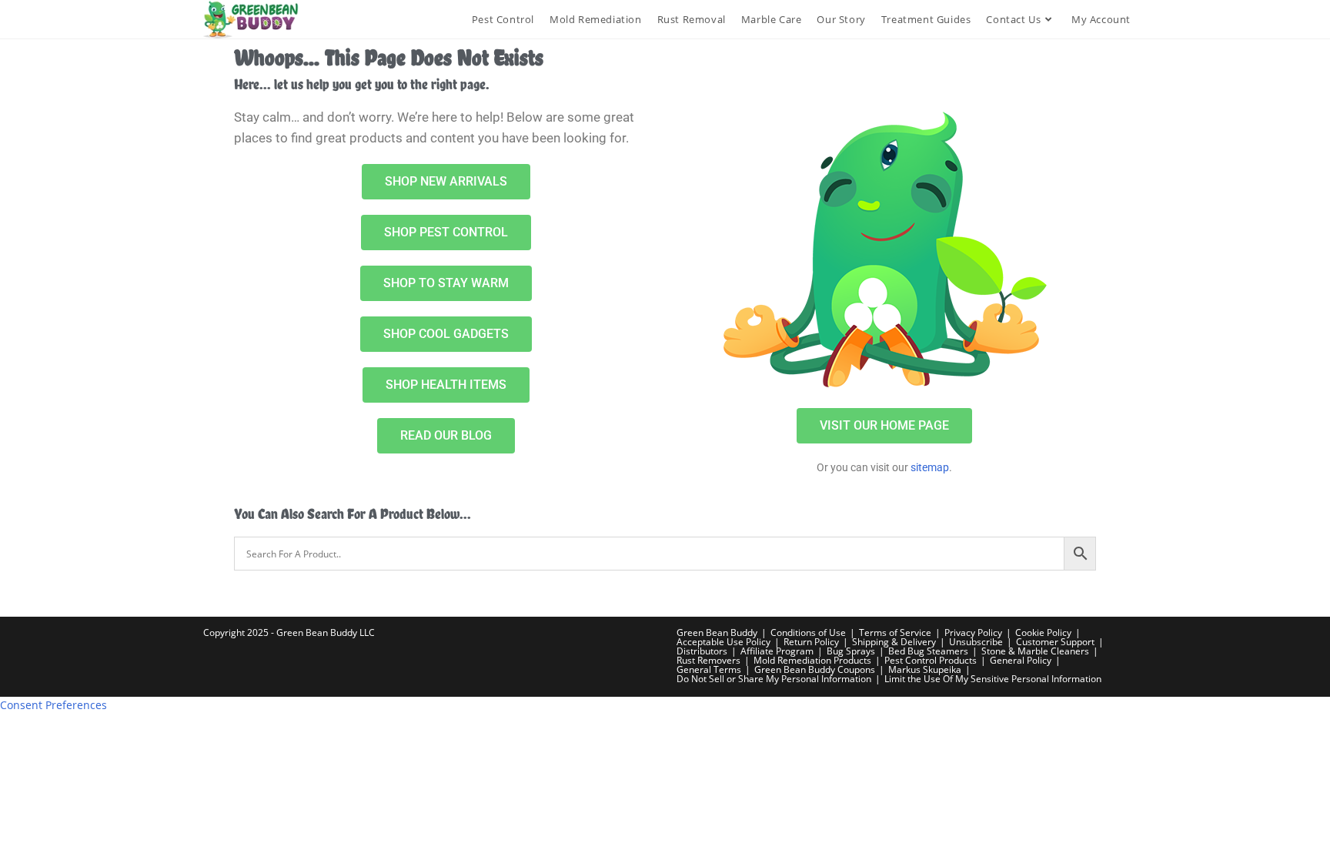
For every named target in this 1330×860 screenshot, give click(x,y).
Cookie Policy (1043, 632)
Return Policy (811, 641)
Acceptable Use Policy (723, 641)
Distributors (702, 651)
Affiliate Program (777, 651)
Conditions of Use (808, 632)
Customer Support (1055, 641)
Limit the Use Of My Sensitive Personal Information (992, 678)
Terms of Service (895, 632)
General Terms (709, 669)
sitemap (930, 467)
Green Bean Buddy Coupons (814, 669)
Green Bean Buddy (717, 632)
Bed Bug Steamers (928, 651)
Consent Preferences (53, 705)
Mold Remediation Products (812, 660)
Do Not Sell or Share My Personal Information (774, 678)
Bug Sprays (851, 651)
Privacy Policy (973, 632)
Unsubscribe (976, 641)
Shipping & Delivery (894, 641)
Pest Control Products (930, 660)
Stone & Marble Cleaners (1035, 651)
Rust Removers (708, 660)
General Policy (1020, 660)
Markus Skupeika (924, 669)
